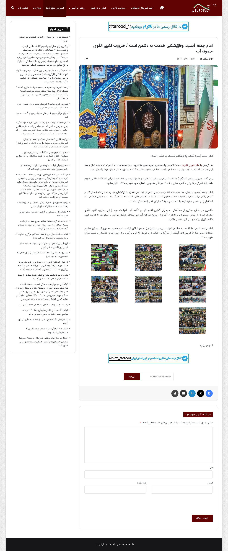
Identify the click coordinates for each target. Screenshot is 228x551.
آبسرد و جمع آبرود (55, 8)
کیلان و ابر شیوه (98, 8)
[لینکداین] (192, 393)
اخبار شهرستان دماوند (143, 8)
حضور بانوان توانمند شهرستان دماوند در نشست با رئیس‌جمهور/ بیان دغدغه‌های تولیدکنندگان (44, 167)
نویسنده (206, 59)
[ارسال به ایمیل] (201, 59)
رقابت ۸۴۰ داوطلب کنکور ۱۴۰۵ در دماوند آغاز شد (43, 305)
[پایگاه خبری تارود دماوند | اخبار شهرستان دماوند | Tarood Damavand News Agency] (204, 8)
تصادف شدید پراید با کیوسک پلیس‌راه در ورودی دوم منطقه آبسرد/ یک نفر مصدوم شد (42, 106)
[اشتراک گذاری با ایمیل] (183, 393)
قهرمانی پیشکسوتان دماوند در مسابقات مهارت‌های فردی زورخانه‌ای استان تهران (43, 245)
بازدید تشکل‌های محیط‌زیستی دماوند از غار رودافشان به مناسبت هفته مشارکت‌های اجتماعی (42, 204)
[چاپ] (174, 393)
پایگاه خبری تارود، (192, 165)
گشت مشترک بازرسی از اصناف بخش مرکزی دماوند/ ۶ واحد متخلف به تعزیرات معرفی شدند (41, 236)
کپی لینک (131, 376)
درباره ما (37, 8)
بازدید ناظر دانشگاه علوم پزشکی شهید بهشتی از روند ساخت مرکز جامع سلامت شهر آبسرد (43, 277)
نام (211, 468)
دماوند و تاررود (118, 8)
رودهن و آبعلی (78, 8)
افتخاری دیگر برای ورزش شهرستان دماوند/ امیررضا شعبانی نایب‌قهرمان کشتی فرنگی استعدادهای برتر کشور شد (43, 341)
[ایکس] (200, 393)
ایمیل (210, 483)
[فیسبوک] (209, 393)
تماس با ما (23, 8)
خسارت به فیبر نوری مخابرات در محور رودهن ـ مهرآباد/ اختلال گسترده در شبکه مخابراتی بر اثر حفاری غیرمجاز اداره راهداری (42, 156)
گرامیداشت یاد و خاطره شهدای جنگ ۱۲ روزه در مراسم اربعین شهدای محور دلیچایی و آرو (45, 312)
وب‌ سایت (141, 483)
